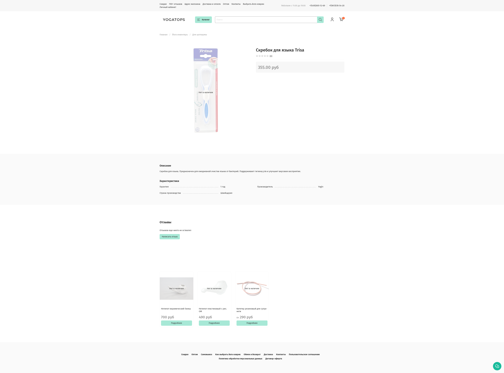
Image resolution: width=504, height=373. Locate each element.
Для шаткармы (199, 34)
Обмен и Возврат (252, 354)
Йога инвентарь (180, 34)
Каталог (206, 19)
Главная (163, 34)
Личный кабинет (168, 7)
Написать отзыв (170, 236)
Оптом (226, 4)
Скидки (163, 4)
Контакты (236, 4)
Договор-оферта (273, 358)
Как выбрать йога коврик (228, 354)
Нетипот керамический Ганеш (176, 308)
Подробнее (176, 323)
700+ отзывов (175, 4)
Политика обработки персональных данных (240, 358)
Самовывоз (206, 354)
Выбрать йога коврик (253, 4)
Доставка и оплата (212, 4)
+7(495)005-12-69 (317, 5)
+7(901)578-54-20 (336, 5)
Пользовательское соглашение (304, 354)
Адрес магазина (192, 4)
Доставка (268, 354)
